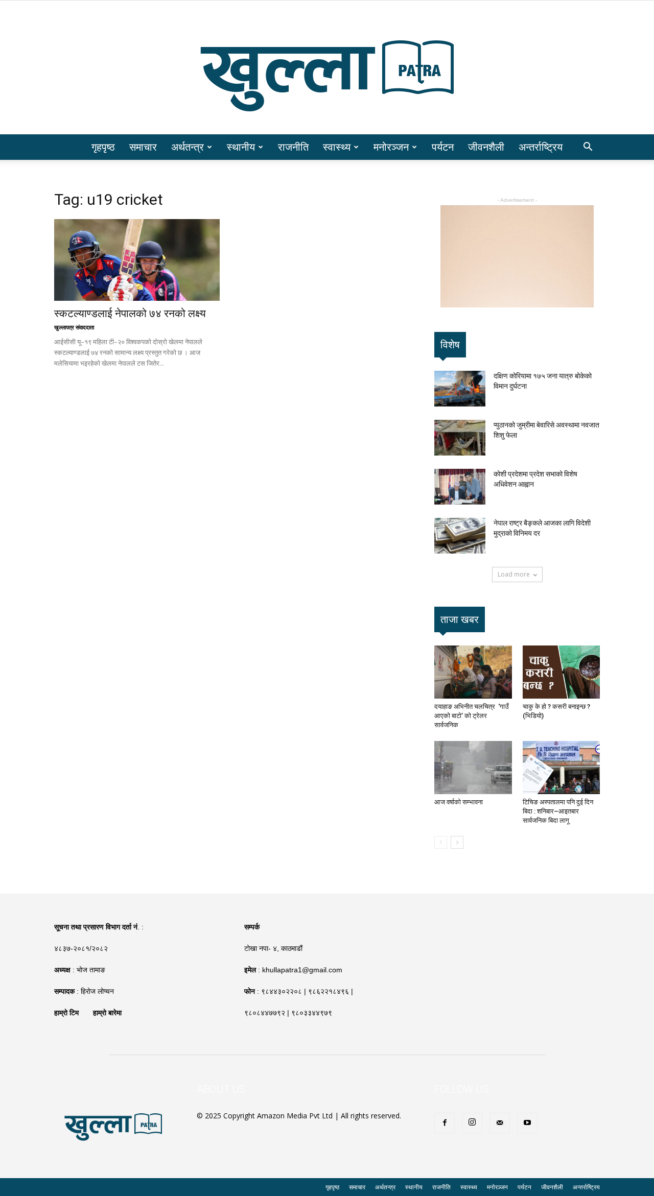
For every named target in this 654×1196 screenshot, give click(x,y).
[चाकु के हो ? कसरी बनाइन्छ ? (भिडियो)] (561, 672)
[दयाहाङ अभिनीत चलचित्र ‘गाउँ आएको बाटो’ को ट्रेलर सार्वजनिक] (473, 672)
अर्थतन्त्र (187, 147)
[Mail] (499, 1123)
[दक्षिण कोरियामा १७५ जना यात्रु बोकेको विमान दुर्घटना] (459, 388)
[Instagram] (472, 1123)
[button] (587, 148)
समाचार (143, 147)
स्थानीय (241, 147)
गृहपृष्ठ (103, 147)
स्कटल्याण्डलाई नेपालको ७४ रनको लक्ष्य (130, 313)
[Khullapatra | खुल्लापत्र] (327, 67)
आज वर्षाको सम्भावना (458, 802)
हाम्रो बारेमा (107, 1013)
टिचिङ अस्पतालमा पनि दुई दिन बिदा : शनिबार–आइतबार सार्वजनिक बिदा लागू (558, 811)
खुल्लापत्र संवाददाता (74, 327)
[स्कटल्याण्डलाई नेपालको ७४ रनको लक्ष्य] (137, 260)
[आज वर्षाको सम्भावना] (473, 767)
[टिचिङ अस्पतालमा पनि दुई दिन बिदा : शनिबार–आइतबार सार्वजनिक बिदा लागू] (561, 767)
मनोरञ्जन (391, 147)
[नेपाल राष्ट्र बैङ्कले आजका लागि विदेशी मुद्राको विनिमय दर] (459, 536)
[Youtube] (527, 1123)
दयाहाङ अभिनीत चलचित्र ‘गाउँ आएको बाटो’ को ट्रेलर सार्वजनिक (471, 716)
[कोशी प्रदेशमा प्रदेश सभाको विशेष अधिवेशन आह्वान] (459, 487)
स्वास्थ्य (337, 147)
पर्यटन (443, 147)
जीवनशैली (486, 147)
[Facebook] (444, 1123)
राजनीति (293, 147)
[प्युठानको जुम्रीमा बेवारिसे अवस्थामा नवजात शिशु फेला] (459, 438)
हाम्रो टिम (66, 1013)
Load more (514, 574)
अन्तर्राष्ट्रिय (541, 147)
